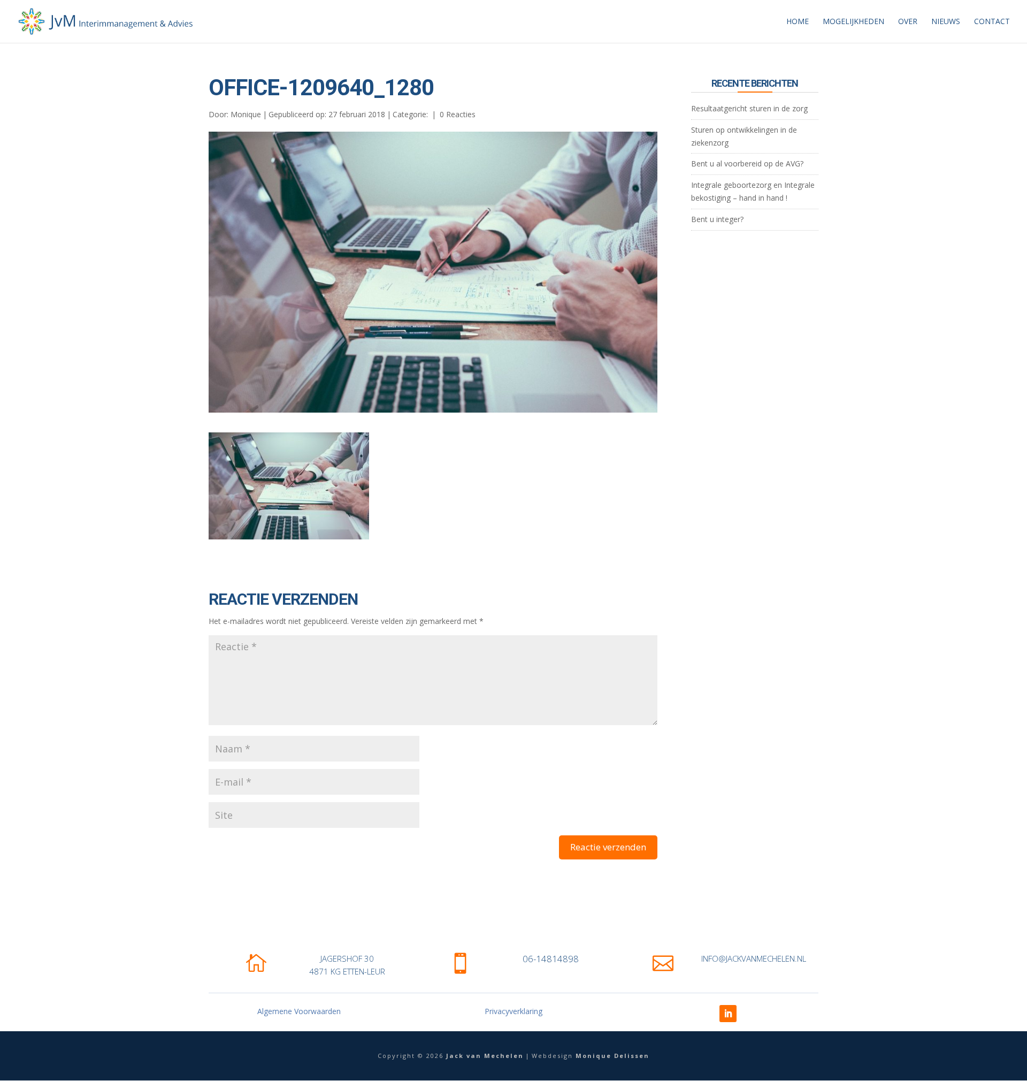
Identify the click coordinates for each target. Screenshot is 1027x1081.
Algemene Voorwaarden (299, 1011)
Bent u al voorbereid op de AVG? (747, 163)
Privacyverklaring (513, 1011)
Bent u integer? (717, 219)
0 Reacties (458, 114)
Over (907, 22)
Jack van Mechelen (485, 1056)
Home (797, 22)
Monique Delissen (612, 1056)
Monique (246, 114)
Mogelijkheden (853, 22)
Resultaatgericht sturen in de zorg (749, 108)
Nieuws (945, 22)
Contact (992, 22)
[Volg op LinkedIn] (728, 1013)
